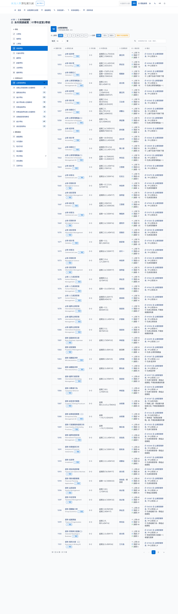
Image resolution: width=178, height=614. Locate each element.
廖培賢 (121, 130)
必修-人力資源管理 (72, 277)
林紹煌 (121, 340)
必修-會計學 (69, 63)
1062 (60, 158)
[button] (59, 10)
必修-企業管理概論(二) (73, 81)
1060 (60, 139)
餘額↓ (112, 35)
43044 (149, 446)
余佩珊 (121, 403)
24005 (149, 71)
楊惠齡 (121, 74)
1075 (60, 279)
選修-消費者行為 (71, 388)
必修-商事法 (69, 175)
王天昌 (121, 544)
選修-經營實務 (70, 347)
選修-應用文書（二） (73, 542)
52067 (149, 469)
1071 (60, 242)
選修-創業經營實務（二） (74, 414)
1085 (59, 379)
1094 (60, 481)
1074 (60, 270)
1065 (60, 186)
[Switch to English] (154, 3)
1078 (60, 309)
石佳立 (121, 176)
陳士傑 (121, 148)
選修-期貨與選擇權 (72, 469)
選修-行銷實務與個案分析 (74, 424)
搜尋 (134, 3)
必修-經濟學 (69, 54)
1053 (59, 74)
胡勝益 (121, 461)
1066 (60, 195)
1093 (60, 472)
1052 (60, 64)
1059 (60, 130)
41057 (149, 457)
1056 (60, 102)
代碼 (98, 35)
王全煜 (121, 102)
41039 (149, 347)
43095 (149, 339)
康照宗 (121, 223)
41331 (149, 478)
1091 (60, 449)
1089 (60, 427)
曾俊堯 (121, 438)
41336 (149, 413)
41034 (149, 434)
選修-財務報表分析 (72, 447)
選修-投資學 (69, 460)
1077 (60, 298)
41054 (149, 305)
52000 (149, 54)
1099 (60, 522)
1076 (60, 289)
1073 (60, 260)
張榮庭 (121, 195)
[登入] (150, 3)
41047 (149, 357)
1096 (60, 490)
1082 (60, 350)
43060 (149, 63)
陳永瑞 (121, 427)
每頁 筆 (60, 41)
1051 (60, 55)
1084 (59, 368)
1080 (59, 330)
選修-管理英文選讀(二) (73, 531)
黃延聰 (121, 120)
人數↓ (105, 35)
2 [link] (158, 552)
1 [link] (153, 552)
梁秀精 (121, 359)
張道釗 (121, 309)
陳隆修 (121, 214)
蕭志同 (121, 55)
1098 (60, 510)
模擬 (77, 56)
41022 (149, 488)
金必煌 (121, 490)
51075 (149, 175)
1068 (60, 214)
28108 (149, 193)
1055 (59, 92)
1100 (60, 534)
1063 (60, 167)
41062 (149, 278)
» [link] (163, 552)
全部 (60, 35)
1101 (60, 544)
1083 (59, 359)
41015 (149, 366)
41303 (149, 424)
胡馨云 (121, 111)
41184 (149, 543)
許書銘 (121, 319)
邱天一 (121, 251)
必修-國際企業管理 (72, 306)
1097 (60, 500)
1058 (59, 120)
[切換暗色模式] (164, 3)
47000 (149, 166)
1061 (60, 148)
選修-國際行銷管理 (72, 376)
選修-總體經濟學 (71, 367)
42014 (149, 387)
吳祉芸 (121, 279)
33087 (149, 498)
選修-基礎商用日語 (72, 338)
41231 (149, 81)
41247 (149, 399)
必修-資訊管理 (70, 193)
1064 (60, 176)
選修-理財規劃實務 (72, 478)
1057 (60, 111)
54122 (149, 518)
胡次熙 (121, 83)
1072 (60, 251)
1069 (60, 223)
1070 (60, 232)
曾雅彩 (121, 232)
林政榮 (121, 186)
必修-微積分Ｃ (70, 72)
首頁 (13, 19)
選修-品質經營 (70, 488)
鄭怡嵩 (121, 368)
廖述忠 (121, 64)
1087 (60, 403)
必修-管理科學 (70, 183)
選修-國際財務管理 (72, 435)
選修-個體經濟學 (71, 358)
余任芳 (121, 139)
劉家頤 (121, 242)
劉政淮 (121, 449)
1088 (59, 416)
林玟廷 (121, 158)
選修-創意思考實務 (72, 401)
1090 (60, 438)
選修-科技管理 (70, 497)
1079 (60, 319)
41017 (149, 375)
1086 (60, 391)
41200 (149, 183)
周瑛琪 (121, 289)
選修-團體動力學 (71, 509)
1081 (60, 340)
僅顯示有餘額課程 (122, 35)
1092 (60, 461)
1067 (60, 204)
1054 (59, 83)
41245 (149, 530)
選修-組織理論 (70, 519)
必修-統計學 (69, 166)
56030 (149, 507)
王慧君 (121, 167)
